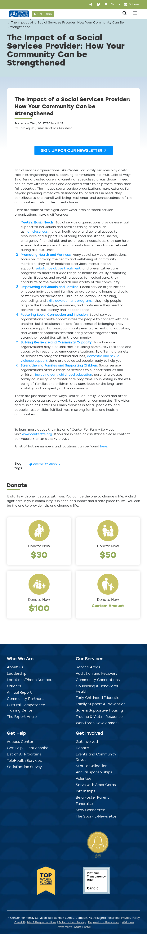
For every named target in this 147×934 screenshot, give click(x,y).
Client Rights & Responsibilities (35, 922)
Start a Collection (91, 765)
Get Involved (87, 741)
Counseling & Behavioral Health (97, 689)
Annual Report (19, 692)
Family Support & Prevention (101, 704)
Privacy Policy (130, 917)
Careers (14, 686)
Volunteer (84, 778)
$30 (39, 554)
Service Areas (88, 667)
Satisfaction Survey (24, 766)
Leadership (16, 673)
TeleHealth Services (24, 760)
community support (46, 463)
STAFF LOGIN (44, 13)
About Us (15, 667)
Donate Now (39, 546)
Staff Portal (82, 927)
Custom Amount (108, 605)
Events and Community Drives (96, 757)
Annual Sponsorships (94, 772)
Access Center (20, 741)
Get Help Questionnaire (27, 748)
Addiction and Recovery (97, 673)
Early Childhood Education (99, 697)
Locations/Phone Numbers (30, 679)
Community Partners (25, 698)
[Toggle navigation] (135, 13)
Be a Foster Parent (92, 797)
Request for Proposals (103, 922)
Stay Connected (90, 810)
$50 (108, 554)
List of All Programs (24, 754)
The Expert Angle (22, 716)
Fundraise (84, 803)
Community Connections (98, 679)
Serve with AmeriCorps (96, 784)
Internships (85, 791)
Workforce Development (97, 723)
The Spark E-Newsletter (97, 816)
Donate (82, 748)
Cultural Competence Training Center (26, 707)
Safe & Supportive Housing (99, 710)
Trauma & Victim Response (99, 716)
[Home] (19, 14)
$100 (39, 608)
